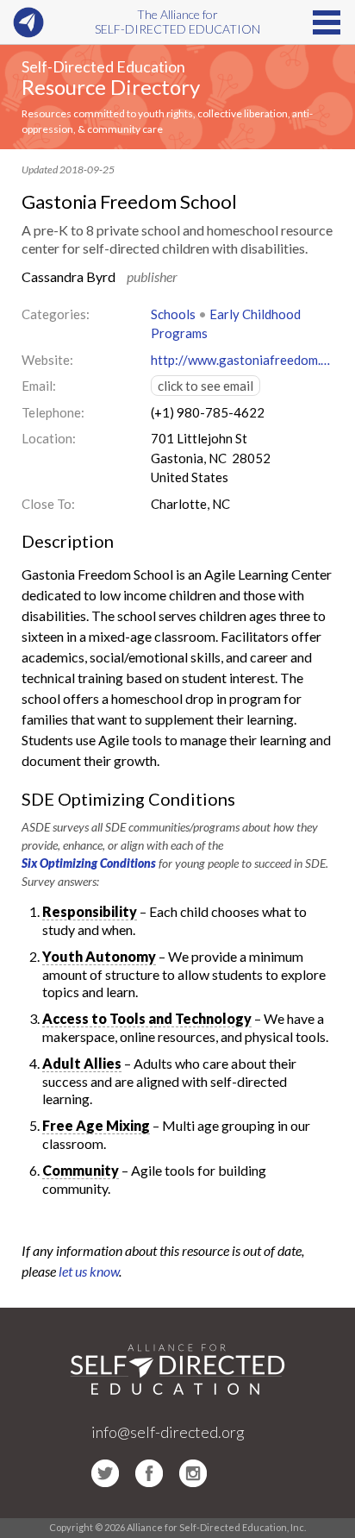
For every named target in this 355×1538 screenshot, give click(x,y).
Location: (49, 438)
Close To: (48, 504)
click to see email (205, 385)
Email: (39, 385)
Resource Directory (111, 86)
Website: (47, 359)
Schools (173, 314)
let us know (89, 1271)
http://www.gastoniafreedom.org (242, 359)
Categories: (56, 314)
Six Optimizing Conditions (89, 863)
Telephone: (53, 412)
